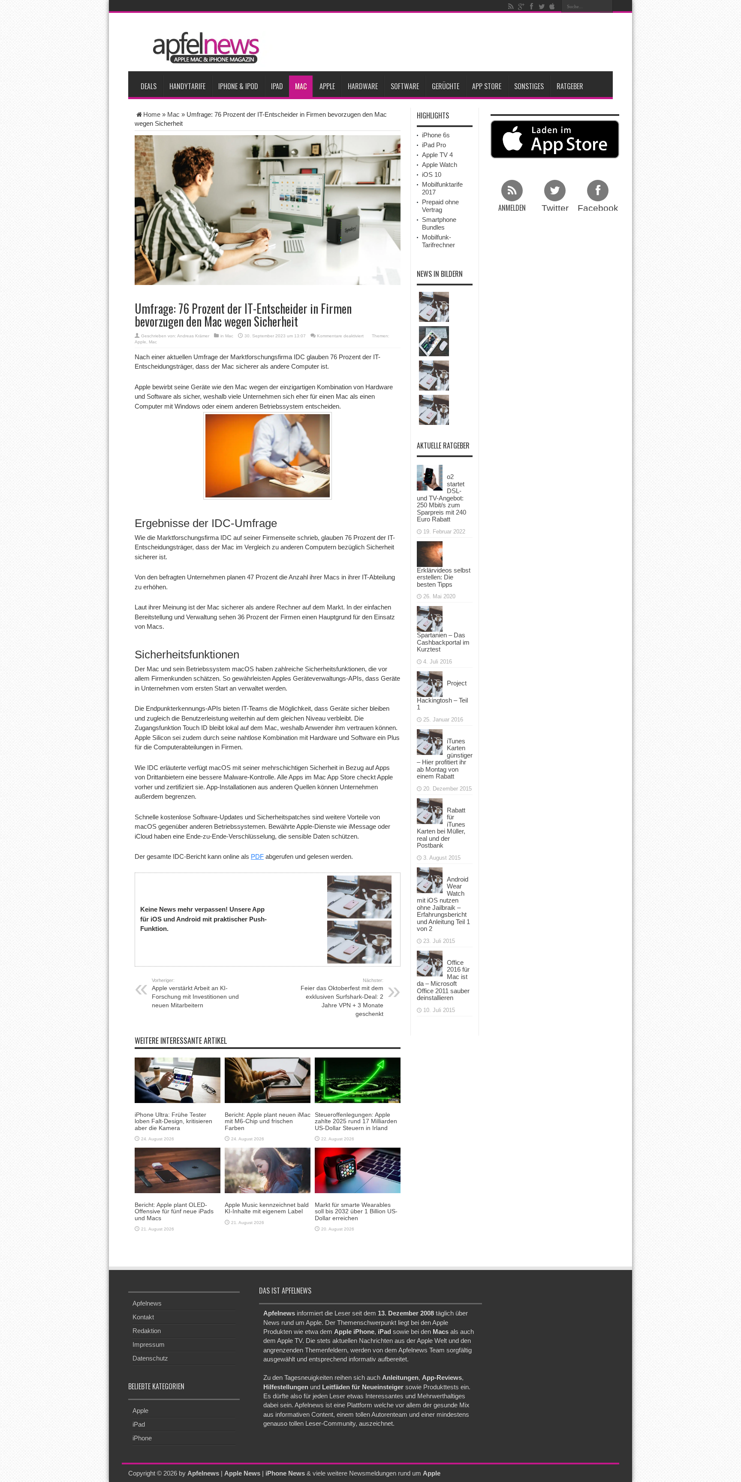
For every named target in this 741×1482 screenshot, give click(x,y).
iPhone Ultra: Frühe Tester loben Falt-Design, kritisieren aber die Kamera (173, 1121)
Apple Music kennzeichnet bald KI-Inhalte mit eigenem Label (267, 1208)
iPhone (142, 1438)
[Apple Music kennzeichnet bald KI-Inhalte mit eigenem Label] (267, 1169)
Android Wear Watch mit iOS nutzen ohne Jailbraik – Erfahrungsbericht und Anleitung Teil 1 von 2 (443, 904)
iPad (277, 86)
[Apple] (552, 6)
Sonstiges (529, 86)
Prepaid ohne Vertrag (440, 205)
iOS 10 (431, 174)
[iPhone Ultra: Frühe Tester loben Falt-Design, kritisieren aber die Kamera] (177, 1079)
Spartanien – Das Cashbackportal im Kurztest (443, 642)
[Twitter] (541, 6)
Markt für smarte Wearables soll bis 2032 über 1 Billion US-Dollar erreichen (356, 1211)
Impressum (149, 1344)
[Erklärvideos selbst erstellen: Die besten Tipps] (430, 553)
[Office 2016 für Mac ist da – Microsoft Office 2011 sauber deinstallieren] (430, 962)
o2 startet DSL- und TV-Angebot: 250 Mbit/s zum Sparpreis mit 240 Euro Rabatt (441, 498)
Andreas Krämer (193, 335)
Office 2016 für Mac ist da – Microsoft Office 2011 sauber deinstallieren (443, 980)
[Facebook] (531, 6)
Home (151, 114)
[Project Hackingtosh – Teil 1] (430, 683)
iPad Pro (434, 145)
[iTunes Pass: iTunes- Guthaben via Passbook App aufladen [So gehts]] (434, 307)
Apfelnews (147, 1303)
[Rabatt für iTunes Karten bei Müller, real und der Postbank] (430, 810)
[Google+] (521, 6)
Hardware (363, 86)
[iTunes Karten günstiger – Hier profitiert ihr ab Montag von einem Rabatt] (430, 741)
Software (405, 86)
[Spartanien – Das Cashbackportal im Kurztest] (430, 618)
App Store (486, 86)
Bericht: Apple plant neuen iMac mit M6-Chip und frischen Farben (267, 1121)
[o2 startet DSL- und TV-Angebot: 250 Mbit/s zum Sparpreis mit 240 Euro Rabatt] (430, 477)
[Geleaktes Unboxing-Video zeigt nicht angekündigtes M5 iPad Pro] (434, 341)
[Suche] (606, 6)
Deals (149, 86)
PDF (257, 856)
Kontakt (143, 1317)
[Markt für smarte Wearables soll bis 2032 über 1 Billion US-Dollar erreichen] (358, 1169)
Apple (327, 86)
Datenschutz (150, 1358)
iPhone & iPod (238, 86)
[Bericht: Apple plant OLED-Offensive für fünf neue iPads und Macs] (177, 1169)
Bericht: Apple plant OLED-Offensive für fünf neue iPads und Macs (174, 1211)
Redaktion (147, 1330)
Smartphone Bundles (439, 223)
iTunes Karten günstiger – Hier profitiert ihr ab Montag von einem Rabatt (445, 758)
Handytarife (187, 86)
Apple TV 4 (437, 154)
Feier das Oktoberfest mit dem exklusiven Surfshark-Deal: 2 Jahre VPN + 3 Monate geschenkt (342, 997)
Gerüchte (445, 86)
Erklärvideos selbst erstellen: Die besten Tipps (443, 577)
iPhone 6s (436, 135)
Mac (301, 86)
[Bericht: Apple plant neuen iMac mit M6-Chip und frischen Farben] (267, 1079)
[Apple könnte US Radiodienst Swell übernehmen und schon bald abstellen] (434, 376)
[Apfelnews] (203, 48)
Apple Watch (439, 164)
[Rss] (510, 6)
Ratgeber (570, 86)
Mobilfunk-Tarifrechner (438, 241)
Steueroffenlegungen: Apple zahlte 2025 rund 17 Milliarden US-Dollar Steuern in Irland (356, 1121)
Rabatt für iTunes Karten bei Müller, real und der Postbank (441, 827)
